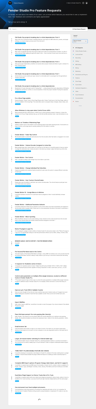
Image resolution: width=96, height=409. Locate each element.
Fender (80, 105)
